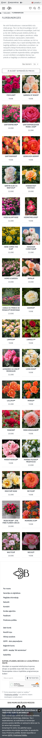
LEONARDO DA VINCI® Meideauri (11, 370)
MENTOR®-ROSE (11, 491)
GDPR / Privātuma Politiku (17, 735)
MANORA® (11, 430)
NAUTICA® (11, 552)
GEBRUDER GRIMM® (31, 156)
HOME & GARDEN (11, 278)
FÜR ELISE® (11, 95)
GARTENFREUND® (11, 125)
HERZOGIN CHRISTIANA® (31, 248)
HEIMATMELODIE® (31, 217)
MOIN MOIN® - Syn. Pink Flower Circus (11, 522)
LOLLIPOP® (11, 401)
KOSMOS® (31, 308)
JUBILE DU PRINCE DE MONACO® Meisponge (11, 309)
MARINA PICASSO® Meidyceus (31, 461)
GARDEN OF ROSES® (31, 95)
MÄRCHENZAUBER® (31, 430)
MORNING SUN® (31, 521)
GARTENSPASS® (11, 156)
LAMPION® (11, 340)
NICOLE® (31, 552)
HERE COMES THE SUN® (11, 248)
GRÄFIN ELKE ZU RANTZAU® (11, 187)
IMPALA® (31, 278)
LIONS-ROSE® (31, 369)
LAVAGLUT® (31, 340)
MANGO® (31, 401)
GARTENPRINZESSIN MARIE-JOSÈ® (31, 126)
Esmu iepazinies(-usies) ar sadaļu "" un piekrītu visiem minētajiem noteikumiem (18, 694)
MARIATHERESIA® (11, 460)
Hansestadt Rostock (31, 187)
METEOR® (31, 491)
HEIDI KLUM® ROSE (11, 217)
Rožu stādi (7, 13)
